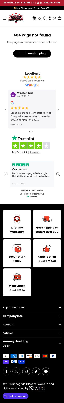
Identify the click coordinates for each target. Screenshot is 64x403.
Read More (16, 124)
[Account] (55, 18)
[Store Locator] (50, 18)
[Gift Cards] (34, 18)
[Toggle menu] (5, 18)
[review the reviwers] (12, 103)
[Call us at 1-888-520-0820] (39, 18)
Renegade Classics (24, 384)
